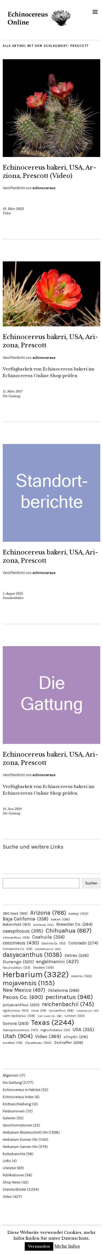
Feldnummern (14, 1111)
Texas (52, 1022)
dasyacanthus (32, 954)
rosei (38, 1010)
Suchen (91, 883)
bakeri (60, 919)
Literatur (9, 1168)
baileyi (78, 913)
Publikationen (13, 1175)
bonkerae (43, 925)
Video (7, 213)
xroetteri (13, 1043)
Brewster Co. (74, 924)
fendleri (43, 967)
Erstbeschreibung (17, 1104)
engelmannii (57, 961)
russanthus (61, 1010)
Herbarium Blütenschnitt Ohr (25, 1132)
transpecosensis (20, 1030)
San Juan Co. (50, 1016)
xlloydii (75, 1036)
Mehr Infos (67, 1246)
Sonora (16, 1023)
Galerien (9, 1118)
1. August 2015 (13, 593)
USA (83, 1029)
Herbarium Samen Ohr (20, 1147)
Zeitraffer (68, 1042)
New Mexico (24, 990)
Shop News (12, 1182)
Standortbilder (13, 598)
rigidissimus (16, 1010)
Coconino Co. (53, 943)
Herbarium (36, 974)
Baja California (25, 919)
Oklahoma (63, 990)
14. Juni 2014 (12, 809)
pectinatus (69, 997)
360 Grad (15, 913)
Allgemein (10, 1075)
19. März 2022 (13, 209)
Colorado (83, 943)
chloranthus (16, 937)
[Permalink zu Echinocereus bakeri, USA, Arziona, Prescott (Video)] (51, 155)
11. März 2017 (13, 391)
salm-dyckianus (19, 1016)
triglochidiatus (55, 1030)
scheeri (75, 1016)
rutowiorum (87, 1010)
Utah (18, 1036)
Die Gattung (11, 396)
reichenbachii (68, 1004)
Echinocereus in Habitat (21, 1090)
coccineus (21, 943)
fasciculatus (16, 967)
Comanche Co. (17, 949)
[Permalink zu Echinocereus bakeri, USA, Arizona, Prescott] (51, 324)
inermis (81, 976)
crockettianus (48, 949)
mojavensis (29, 983)
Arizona (48, 912)
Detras (77, 955)
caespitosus (23, 931)
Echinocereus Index (18, 1097)
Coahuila (48, 937)
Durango (18, 961)
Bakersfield (17, 924)
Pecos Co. (23, 997)
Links (7, 1161)
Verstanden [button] (39, 1246)
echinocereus (43, 188)
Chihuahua (68, 930)
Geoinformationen (17, 1125)
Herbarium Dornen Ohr (20, 1139)
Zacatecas (38, 1043)
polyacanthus (21, 1004)
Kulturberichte (14, 1154)
